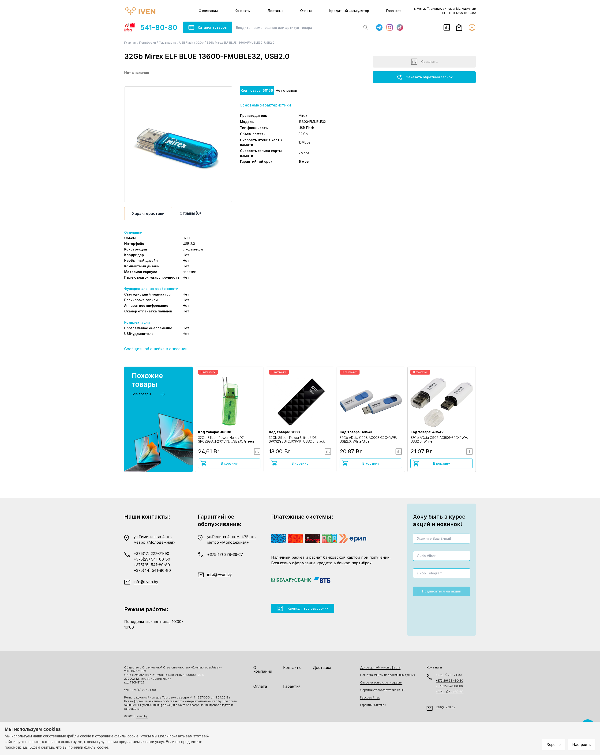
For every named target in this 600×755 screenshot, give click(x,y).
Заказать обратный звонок (429, 77)
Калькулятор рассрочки (308, 608)
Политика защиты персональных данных (387, 675)
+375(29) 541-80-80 (152, 559)
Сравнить (429, 62)
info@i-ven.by (146, 581)
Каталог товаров (212, 27)
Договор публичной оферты (380, 667)
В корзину (229, 463)
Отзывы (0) (190, 213)
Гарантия (393, 11)
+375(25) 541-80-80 (152, 564)
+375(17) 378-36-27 (225, 554)
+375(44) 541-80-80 (152, 570)
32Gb (200, 42)
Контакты (242, 11)
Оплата (306, 11)
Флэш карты (167, 42)
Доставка (275, 11)
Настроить (581, 745)
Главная (130, 42)
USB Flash (186, 42)
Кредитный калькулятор (349, 11)
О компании (208, 11)
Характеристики (148, 213)
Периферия (147, 42)
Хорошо (554, 745)
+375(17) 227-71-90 (151, 553)
